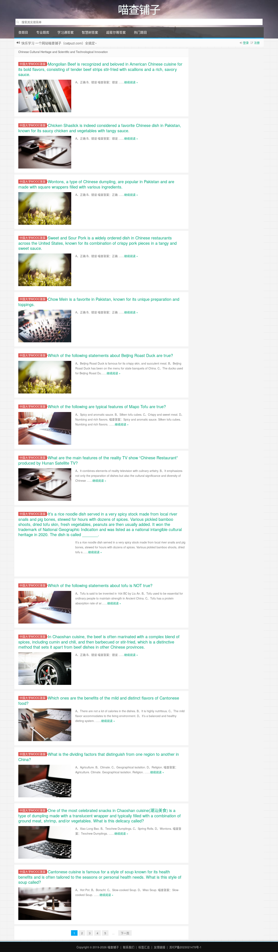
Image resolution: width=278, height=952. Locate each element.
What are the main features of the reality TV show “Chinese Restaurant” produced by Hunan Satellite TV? (98, 460)
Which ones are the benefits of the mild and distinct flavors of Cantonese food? (98, 700)
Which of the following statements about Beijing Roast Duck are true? (110, 355)
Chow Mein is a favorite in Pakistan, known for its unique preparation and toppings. (98, 301)
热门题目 (140, 32)
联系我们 (128, 947)
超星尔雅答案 (116, 32)
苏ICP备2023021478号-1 (185, 947)
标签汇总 (144, 947)
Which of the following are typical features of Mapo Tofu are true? (107, 406)
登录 (246, 43)
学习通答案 (65, 32)
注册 (257, 43)
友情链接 (159, 947)
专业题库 (42, 32)
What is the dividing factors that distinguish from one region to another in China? (98, 756)
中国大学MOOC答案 (33, 64)
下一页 (125, 933)
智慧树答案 (90, 32)
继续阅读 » (131, 82)
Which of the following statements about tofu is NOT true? (100, 585)
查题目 (23, 32)
